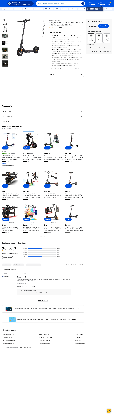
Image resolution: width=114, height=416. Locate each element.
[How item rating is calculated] (18, 253)
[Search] (82, 3)
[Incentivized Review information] (26, 283)
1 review (15, 250)
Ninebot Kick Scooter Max (45, 337)
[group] (55, 27)
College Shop (48, 8)
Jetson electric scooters (9, 343)
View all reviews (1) (43, 300)
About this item (8, 106)
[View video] (43, 33)
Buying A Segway (79, 334)
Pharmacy (64, 8)
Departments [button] (6, 9)
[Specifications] (82, 116)
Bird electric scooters (44, 340)
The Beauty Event (83, 8)
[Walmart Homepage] (4, 3)
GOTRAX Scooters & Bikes (9, 340)
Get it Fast (56, 8)
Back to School (38, 8)
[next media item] (43, 35)
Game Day (92, 8)
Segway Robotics (7, 337)
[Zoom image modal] (43, 29)
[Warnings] (82, 121)
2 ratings (60, 27)
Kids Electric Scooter (80, 343)
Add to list (94, 51)
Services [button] (17, 9)
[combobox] (60, 3)
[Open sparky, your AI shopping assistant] (108, 410)
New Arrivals (73, 8)
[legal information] (101, 21)
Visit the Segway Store (54, 20)
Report (33, 286)
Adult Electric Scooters (80, 340)
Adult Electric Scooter (44, 343)
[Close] (31, 9)
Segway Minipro (79, 337)
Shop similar (103, 26)
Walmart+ (100, 8)
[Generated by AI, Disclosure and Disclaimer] (81, 68)
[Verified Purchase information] (32, 273)
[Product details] (82, 111)
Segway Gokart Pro (44, 334)
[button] (91, 3)
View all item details (56, 68)
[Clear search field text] (79, 3)
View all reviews (7, 257)
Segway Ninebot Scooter (9, 334)
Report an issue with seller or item (98, 47)
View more (42, 236)
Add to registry (106, 51)
